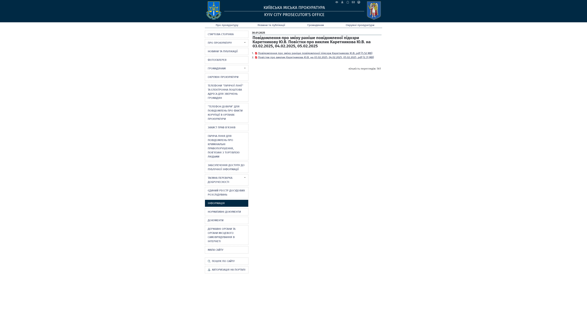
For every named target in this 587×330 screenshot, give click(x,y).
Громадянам (315, 25)
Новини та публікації (271, 25)
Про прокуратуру (227, 25)
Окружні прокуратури (360, 25)
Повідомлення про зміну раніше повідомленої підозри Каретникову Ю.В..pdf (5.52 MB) (315, 53)
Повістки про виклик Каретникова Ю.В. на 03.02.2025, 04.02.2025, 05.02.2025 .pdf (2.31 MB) (316, 57)
